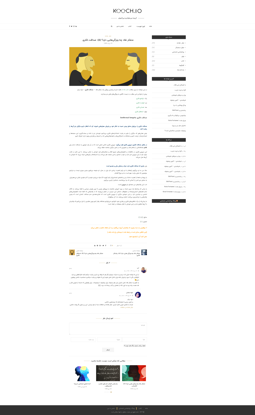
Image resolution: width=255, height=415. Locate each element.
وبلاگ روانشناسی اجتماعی (168, 201)
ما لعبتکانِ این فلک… (179, 85)
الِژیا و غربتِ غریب (180, 90)
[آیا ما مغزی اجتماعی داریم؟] (82, 373)
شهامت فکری (140, 103)
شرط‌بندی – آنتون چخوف (178, 100)
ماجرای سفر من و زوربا (179, 125)
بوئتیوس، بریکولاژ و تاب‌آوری (177, 115)
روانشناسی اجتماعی (168, 52)
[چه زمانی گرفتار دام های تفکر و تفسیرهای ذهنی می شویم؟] (108, 373)
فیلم (168, 56)
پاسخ (70, 268)
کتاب (129, 26)
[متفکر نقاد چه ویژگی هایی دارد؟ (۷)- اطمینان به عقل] (134, 373)
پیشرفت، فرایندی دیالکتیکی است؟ (175, 131)
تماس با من (120, 26)
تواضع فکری (140, 98)
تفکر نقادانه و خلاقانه (126, 307)
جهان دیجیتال (168, 48)
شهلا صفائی (129, 293)
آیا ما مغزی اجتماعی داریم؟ (82, 384)
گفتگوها (168, 65)
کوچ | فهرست (141, 26)
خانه (150, 26)
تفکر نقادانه (108, 36)
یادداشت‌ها (168, 70)
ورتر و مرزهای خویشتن (179, 95)
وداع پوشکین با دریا (179, 105)
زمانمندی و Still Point (179, 110)
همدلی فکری (140, 107)
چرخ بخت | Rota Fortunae (177, 120)
